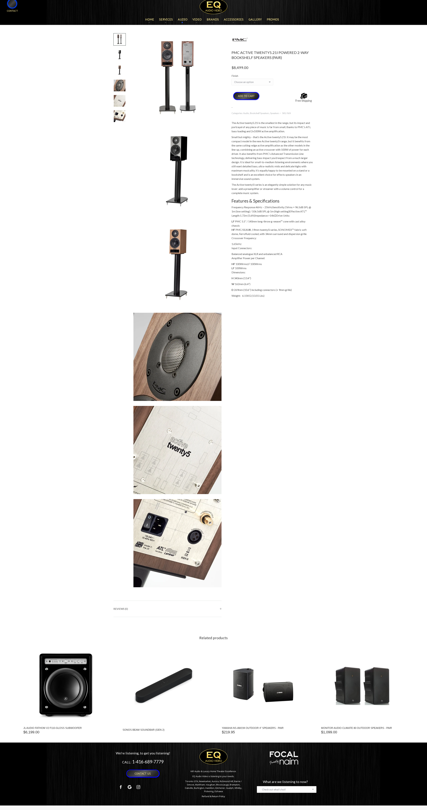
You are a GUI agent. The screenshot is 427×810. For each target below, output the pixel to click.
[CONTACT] (10, 16)
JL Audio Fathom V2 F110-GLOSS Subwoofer (52, 728)
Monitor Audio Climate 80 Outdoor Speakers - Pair (356, 728)
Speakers (274, 113)
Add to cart (246, 96)
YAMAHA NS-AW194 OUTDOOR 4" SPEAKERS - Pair (253, 728)
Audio (246, 113)
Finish (235, 75)
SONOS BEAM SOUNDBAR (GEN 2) (143, 729)
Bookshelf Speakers (259, 113)
